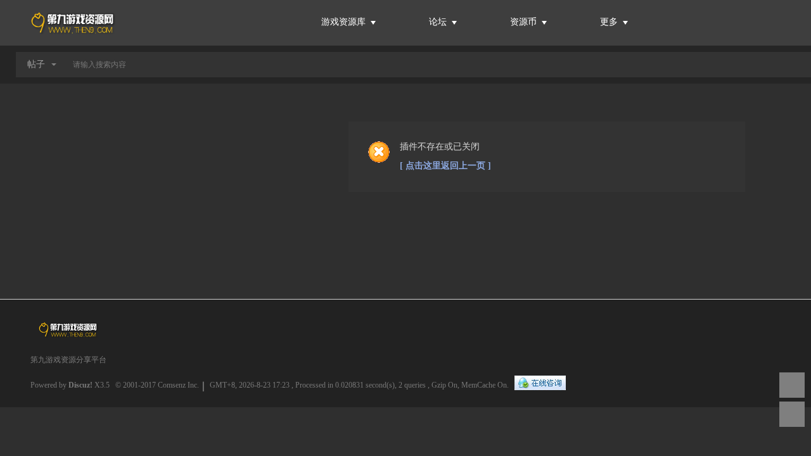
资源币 (524, 22)
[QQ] (540, 383)
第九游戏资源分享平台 (68, 359)
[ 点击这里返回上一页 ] (445, 165)
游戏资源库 (344, 22)
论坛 (438, 22)
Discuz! (80, 385)
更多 (610, 22)
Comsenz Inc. (178, 385)
